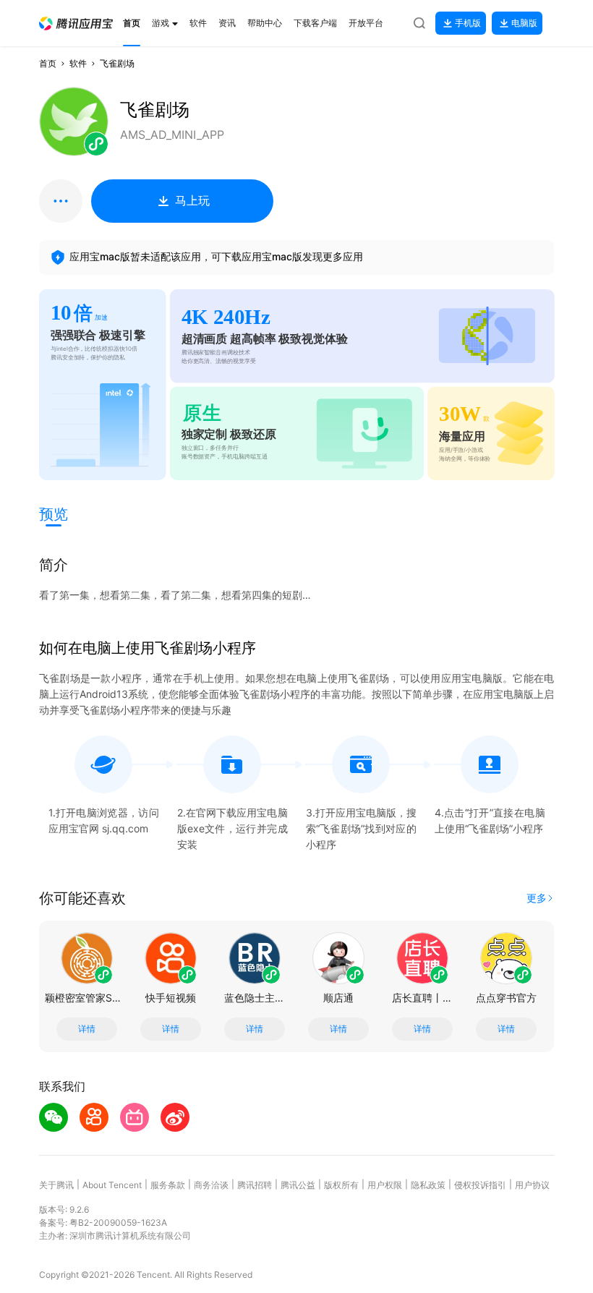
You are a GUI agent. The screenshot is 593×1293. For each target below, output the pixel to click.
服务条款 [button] (167, 1184)
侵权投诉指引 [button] (480, 1184)
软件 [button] (78, 63)
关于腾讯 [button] (56, 1184)
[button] (76, 23)
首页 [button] (47, 63)
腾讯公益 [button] (298, 1184)
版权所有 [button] (341, 1184)
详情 (86, 1029)
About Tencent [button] (112, 1184)
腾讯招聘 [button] (254, 1184)
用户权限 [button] (384, 1184)
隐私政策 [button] (428, 1184)
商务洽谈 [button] (211, 1184)
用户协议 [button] (532, 1184)
